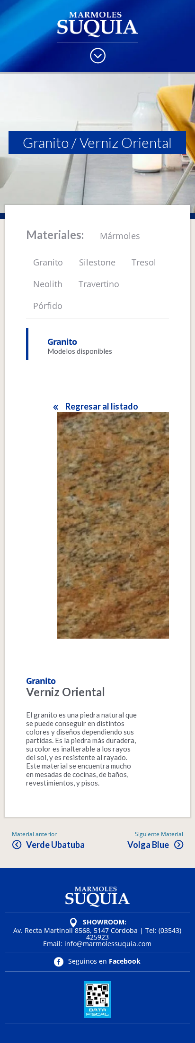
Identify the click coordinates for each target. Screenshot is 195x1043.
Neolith (47, 284)
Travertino (99, 284)
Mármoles (120, 235)
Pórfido (47, 305)
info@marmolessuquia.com (107, 943)
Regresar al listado (101, 406)
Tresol (144, 262)
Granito (46, 142)
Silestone (97, 262)
